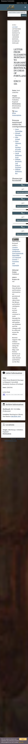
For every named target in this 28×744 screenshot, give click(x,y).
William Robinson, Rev (18, 171)
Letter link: (6, 392)
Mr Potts (18, 151)
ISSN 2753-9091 (22, 3)
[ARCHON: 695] (16, 416)
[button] (25, 7)
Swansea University (7, 1)
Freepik (13, 439)
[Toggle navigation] (25, 7)
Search (24, 15)
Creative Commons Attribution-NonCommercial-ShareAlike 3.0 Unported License (18, 253)
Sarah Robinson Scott (18, 155)
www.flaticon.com (11, 441)
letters (14, 27)
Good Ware (20, 439)
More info (21, 742)
